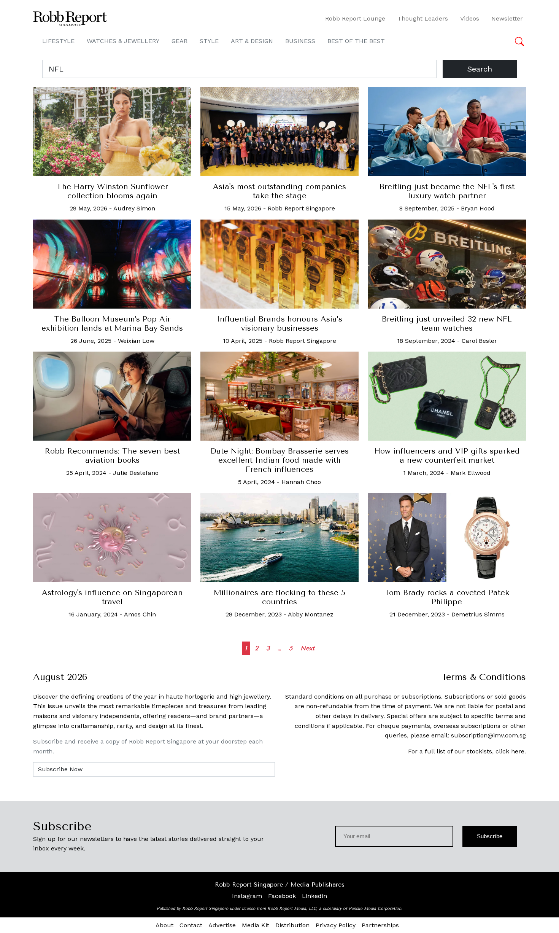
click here (509, 751)
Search (479, 68)
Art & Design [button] (252, 41)
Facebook (282, 896)
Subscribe (489, 836)
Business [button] (300, 41)
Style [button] (209, 41)
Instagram (247, 896)
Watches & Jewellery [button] (123, 41)
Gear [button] (179, 41)
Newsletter (507, 18)
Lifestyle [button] (58, 41)
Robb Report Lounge (355, 18)
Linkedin (314, 896)
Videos (469, 18)
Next (307, 648)
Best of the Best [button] (356, 41)
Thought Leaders (422, 18)
